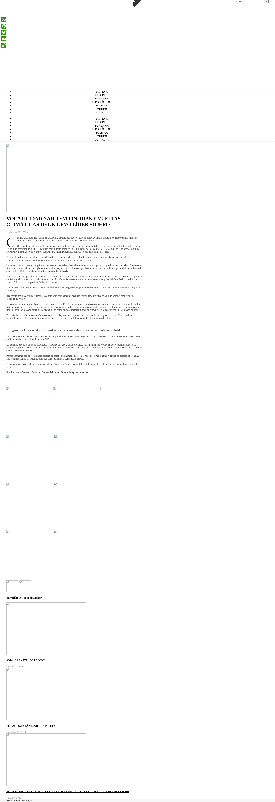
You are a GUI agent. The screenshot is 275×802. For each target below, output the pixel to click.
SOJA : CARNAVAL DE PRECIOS (26, 660)
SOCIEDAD (102, 91)
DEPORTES (101, 95)
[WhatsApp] (4, 20)
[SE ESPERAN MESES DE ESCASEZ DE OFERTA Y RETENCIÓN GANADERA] (12, 591)
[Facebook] (4, 26)
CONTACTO (102, 112)
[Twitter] (4, 32)
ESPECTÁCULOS (101, 102)
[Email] (4, 39)
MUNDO (102, 109)
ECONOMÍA (102, 98)
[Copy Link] (4, 45)
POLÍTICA (102, 105)
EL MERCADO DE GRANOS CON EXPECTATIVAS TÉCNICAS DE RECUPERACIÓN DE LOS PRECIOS (67, 791)
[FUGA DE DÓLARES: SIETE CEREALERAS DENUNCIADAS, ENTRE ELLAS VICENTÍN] (25, 591)
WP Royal (26, 800)
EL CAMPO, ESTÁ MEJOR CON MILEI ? (30, 725)
